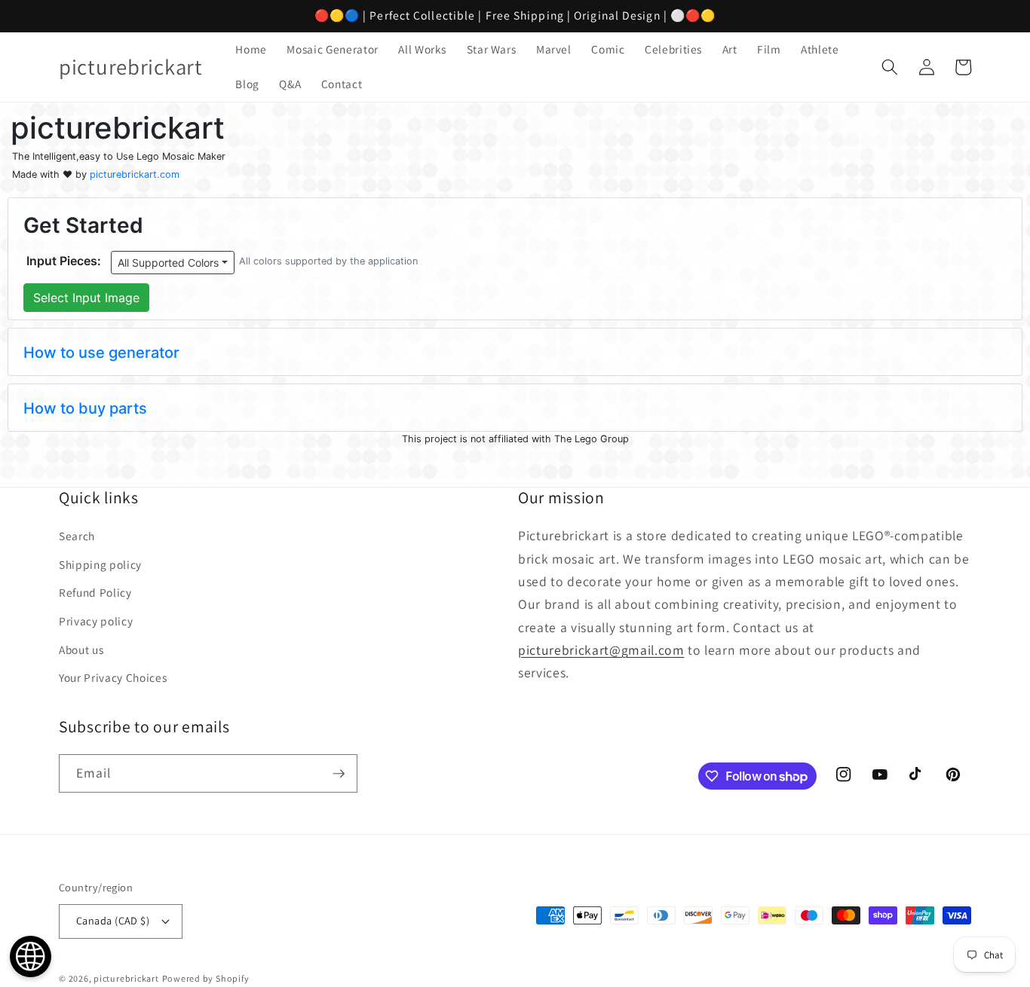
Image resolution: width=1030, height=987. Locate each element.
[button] (890, 67)
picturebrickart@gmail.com (601, 650)
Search (77, 535)
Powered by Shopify (206, 978)
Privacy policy (96, 620)
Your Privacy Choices (113, 677)
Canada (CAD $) (112, 920)
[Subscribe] (338, 773)
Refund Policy (95, 592)
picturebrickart (126, 978)
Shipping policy (100, 564)
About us (81, 649)
